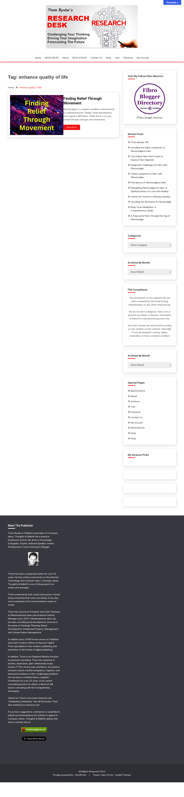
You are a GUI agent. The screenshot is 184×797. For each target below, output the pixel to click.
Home (38, 57)
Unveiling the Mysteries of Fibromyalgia (151, 201)
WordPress (80, 774)
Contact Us (96, 57)
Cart (117, 57)
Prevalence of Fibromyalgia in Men (148, 182)
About (65, 57)
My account (143, 57)
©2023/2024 (79, 57)
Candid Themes (123, 774)
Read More (72, 127)
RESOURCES (52, 57)
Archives (135, 401)
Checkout (128, 57)
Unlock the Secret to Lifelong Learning (150, 196)
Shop (108, 57)
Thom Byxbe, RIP (140, 142)
